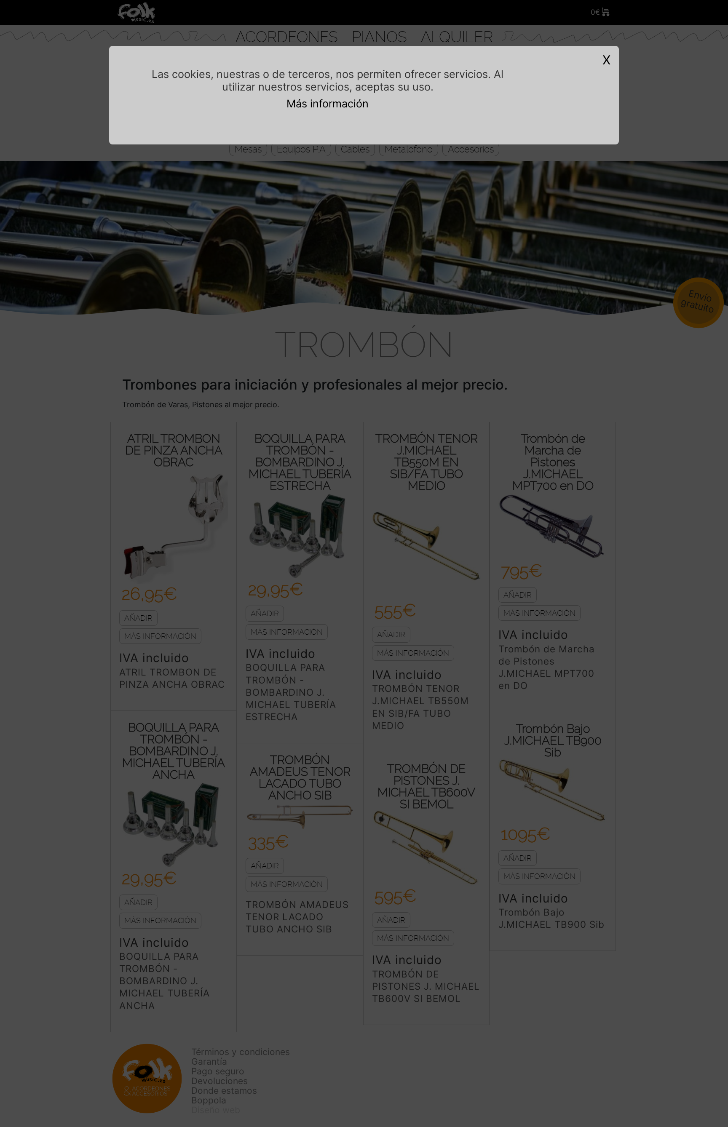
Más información (327, 103)
